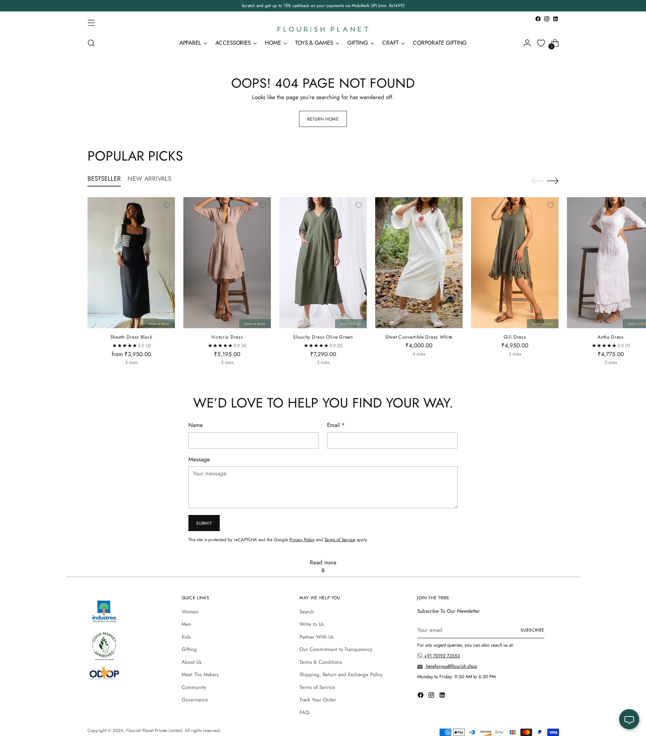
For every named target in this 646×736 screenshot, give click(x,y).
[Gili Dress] (515, 262)
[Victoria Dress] (227, 262)
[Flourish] (323, 29)
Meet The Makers (200, 674)
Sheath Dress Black (131, 337)
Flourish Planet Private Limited (154, 730)
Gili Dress (515, 337)
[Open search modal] (91, 43)
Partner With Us (316, 637)
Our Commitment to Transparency (335, 649)
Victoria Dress (227, 337)
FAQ (304, 712)
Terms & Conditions (320, 662)
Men (186, 624)
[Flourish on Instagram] (547, 19)
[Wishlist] (541, 43)
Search (306, 611)
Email (336, 425)
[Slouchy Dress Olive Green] (323, 262)
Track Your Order (317, 699)
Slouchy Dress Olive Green (323, 337)
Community (194, 687)
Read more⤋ (323, 566)
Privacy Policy (302, 539)
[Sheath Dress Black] (131, 262)
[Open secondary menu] (91, 22)
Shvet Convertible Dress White (419, 337)
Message (199, 459)
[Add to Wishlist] (167, 205)
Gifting (189, 649)
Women (190, 611)
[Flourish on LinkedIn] (555, 19)
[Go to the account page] (527, 43)
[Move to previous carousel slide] (537, 181)
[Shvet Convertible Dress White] (419, 262)
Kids (186, 637)
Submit (204, 523)
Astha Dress (611, 337)
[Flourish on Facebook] (538, 19)
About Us (192, 662)
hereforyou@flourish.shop (451, 666)
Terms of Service (339, 539)
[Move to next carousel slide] (553, 180)
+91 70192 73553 (441, 655)
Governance (195, 699)
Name (195, 425)
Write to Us (311, 624)
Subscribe (532, 630)
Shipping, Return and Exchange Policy (341, 674)
